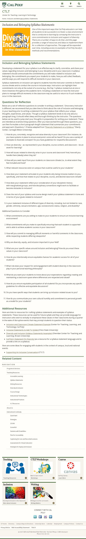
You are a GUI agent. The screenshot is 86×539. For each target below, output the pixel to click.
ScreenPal (13, 427)
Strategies (13, 419)
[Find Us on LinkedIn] (50, 518)
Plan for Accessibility (16, 435)
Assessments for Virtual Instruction (21, 443)
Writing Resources (16, 384)
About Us (10, 408)
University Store (40, 524)
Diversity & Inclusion (16, 388)
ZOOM (12, 423)
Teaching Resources (13, 373)
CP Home (4, 524)
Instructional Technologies (18, 396)
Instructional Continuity (14, 412)
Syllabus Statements (16, 380)
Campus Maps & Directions (24, 524)
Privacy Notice (5, 528)
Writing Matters (36, 503)
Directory (11, 524)
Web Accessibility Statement (21, 528)
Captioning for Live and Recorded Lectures (23, 439)
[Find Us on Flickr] (45, 518)
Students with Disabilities (18, 431)
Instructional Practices (17, 400)
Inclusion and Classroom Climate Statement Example (28, 324)
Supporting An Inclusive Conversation (22, 352)
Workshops (34, 478)
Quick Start (13, 416)
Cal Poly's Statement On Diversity (20, 339)
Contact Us (79, 524)
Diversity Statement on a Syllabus (59, 127)
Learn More (62, 478)
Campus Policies (69, 524)
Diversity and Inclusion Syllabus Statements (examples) (29, 333)
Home (4, 19)
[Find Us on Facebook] (40, 518)
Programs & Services (13, 369)
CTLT (6, 11)
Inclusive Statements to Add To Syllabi (22, 330)
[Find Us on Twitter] (35, 518)
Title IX (33, 528)
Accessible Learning (16, 376)
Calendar (49, 524)
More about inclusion (9, 503)
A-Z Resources (14, 404)
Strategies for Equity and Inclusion (21, 447)
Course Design (15, 392)
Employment (58, 524)
